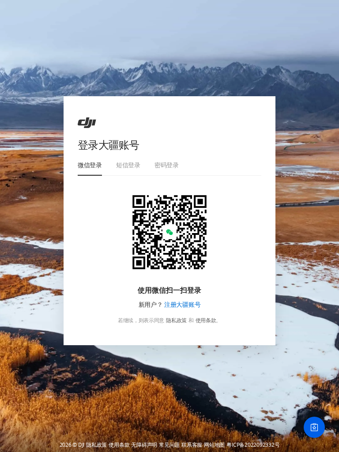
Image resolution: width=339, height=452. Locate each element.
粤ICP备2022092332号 (252, 444)
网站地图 (214, 444)
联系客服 (191, 444)
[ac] (87, 122)
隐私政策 (176, 320)
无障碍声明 (144, 444)
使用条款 (206, 320)
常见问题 (169, 444)
